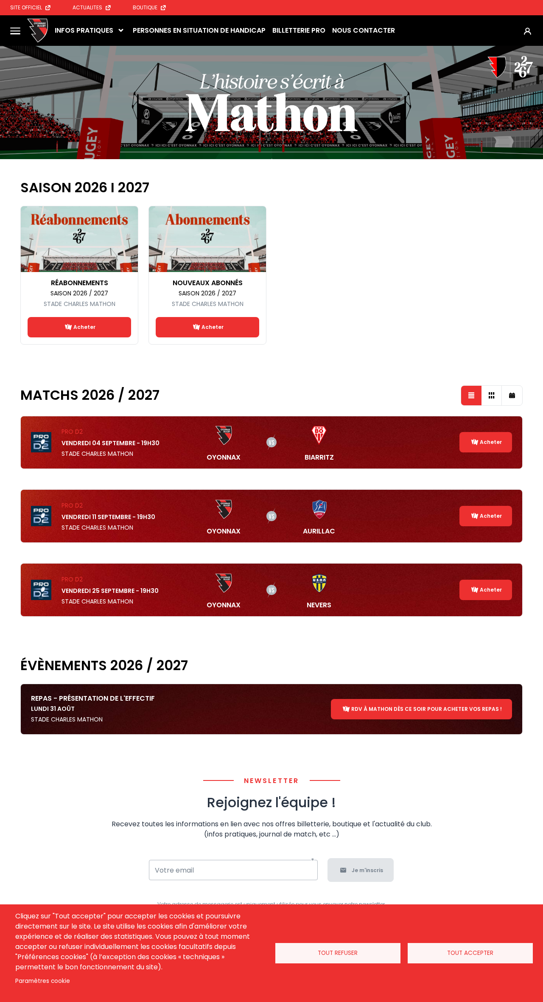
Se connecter (527, 30)
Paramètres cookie (42, 981)
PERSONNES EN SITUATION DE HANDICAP (199, 30)
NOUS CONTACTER (363, 30)
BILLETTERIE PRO (298, 30)
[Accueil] (37, 30)
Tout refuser (338, 953)
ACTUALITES (87, 7)
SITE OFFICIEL (26, 7)
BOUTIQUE (145, 7)
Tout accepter (470, 953)
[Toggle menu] (15, 30)
